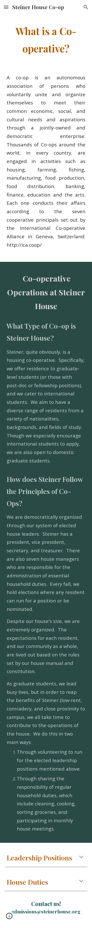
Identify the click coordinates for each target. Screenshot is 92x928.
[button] (6, 7)
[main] (46, 39)
